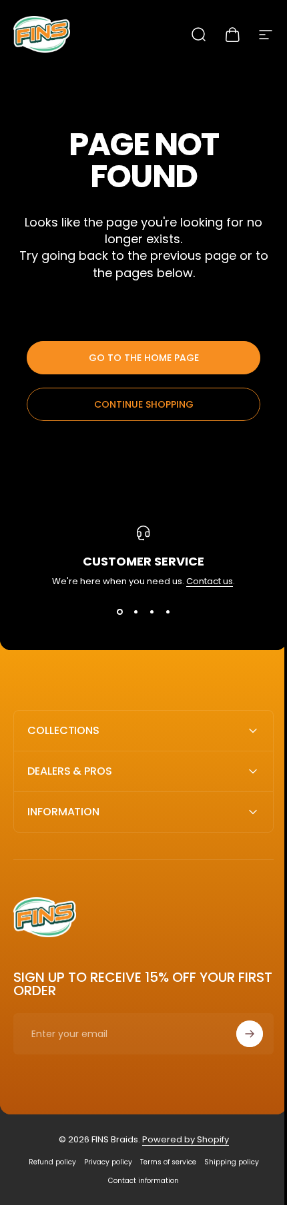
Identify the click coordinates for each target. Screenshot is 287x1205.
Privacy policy (103, 1162)
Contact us (209, 581)
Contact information (138, 1181)
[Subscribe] (239, 1033)
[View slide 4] (168, 612)
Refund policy (47, 1162)
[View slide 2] (135, 612)
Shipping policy (226, 1162)
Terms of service (163, 1162)
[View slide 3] (152, 612)
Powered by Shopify (180, 1139)
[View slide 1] (119, 612)
